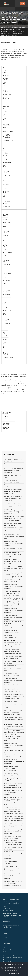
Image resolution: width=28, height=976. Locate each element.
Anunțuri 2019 (15, 12)
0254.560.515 (9, 911)
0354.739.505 (6, 908)
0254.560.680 (17, 907)
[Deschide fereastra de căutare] (26, 9)
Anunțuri (8, 12)
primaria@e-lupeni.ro (12, 913)
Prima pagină (4, 11)
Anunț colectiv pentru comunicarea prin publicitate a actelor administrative (12, 13)
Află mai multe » (13, 970)
